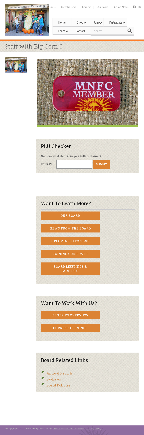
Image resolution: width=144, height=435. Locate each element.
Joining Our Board (70, 254)
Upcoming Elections (70, 241)
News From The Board (70, 228)
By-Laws (53, 379)
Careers (86, 7)
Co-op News (121, 7)
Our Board (102, 7)
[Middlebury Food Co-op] (27, 20)
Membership (68, 7)
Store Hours (49, 7)
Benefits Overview (70, 315)
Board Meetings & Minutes (70, 269)
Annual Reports (59, 373)
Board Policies (58, 385)
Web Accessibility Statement (68, 428)
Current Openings (70, 328)
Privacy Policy (93, 428)
